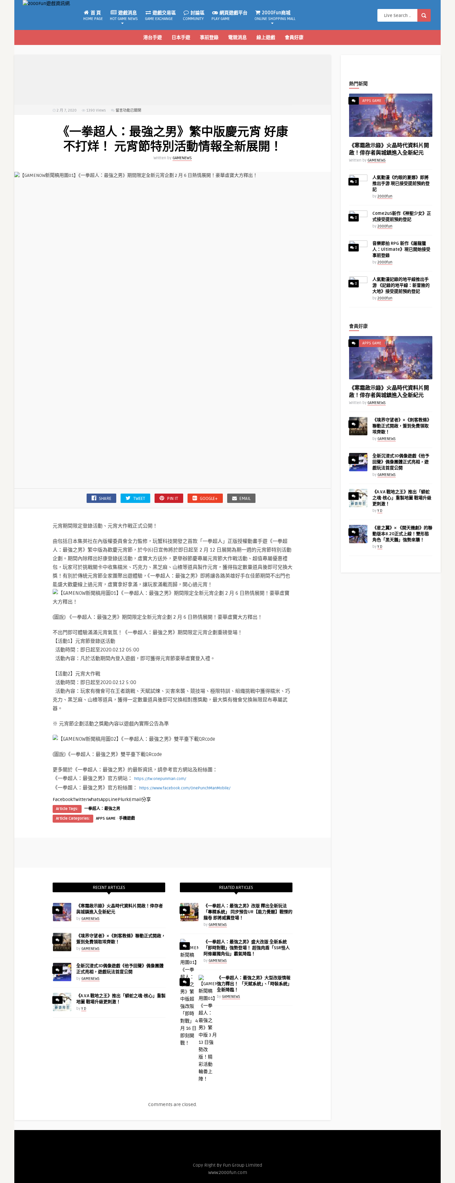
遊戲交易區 (160, 15)
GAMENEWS (182, 158)
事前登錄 (209, 37)
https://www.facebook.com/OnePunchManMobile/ (184, 788)
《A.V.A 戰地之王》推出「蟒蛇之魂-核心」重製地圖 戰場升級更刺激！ (401, 498)
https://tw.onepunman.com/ (160, 778)
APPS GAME (106, 818)
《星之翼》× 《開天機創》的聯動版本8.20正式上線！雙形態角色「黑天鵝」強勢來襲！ (402, 534)
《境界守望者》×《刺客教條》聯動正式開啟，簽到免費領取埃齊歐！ (401, 426)
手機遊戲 (127, 818)
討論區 (194, 15)
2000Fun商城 (274, 15)
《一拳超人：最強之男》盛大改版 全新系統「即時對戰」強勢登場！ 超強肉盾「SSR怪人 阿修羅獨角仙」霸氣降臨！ (247, 948)
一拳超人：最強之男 (102, 808)
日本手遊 (181, 37)
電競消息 (237, 37)
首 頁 (93, 15)
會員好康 (294, 37)
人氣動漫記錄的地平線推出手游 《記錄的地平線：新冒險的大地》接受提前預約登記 (401, 285)
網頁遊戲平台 (229, 15)
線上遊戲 (265, 37)
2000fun (384, 196)
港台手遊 (152, 37)
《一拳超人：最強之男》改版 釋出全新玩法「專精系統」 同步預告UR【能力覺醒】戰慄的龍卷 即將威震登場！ (248, 912)
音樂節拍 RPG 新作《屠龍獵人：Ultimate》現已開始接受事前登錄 (401, 249)
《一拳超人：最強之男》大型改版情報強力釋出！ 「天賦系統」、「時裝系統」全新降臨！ (254, 983)
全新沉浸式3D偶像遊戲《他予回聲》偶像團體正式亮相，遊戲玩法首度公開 (400, 462)
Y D (83, 1008)
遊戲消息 (124, 15)
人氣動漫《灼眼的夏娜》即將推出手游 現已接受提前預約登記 (401, 183)
